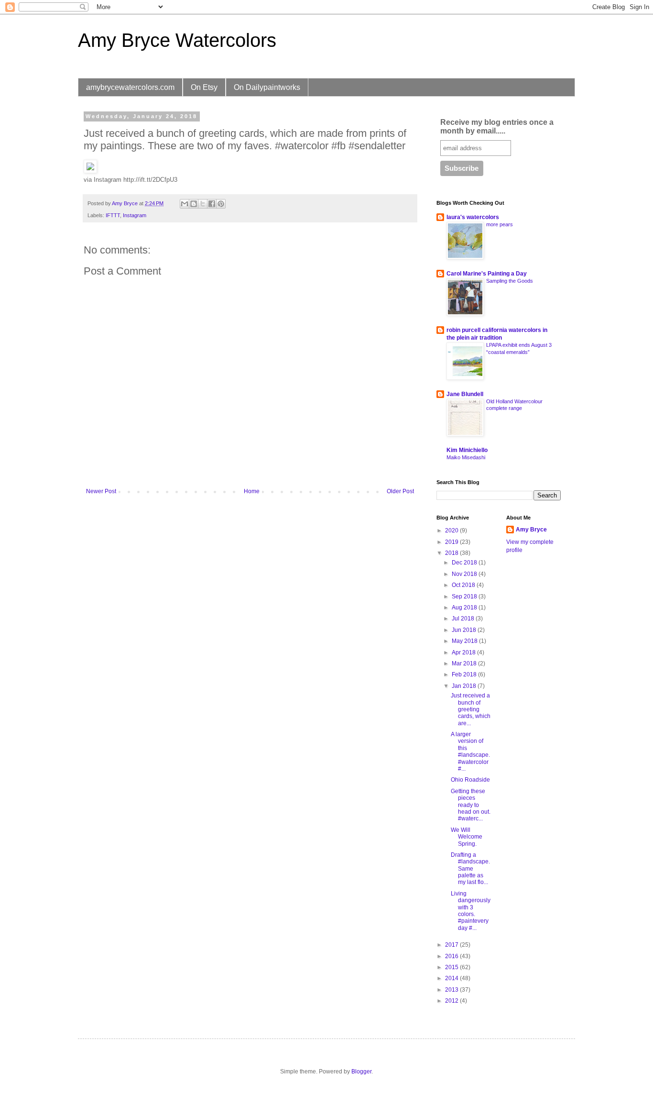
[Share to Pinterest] (221, 204)
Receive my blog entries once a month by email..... (497, 126)
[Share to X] (202, 204)
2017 (452, 944)
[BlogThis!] (193, 204)
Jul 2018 (464, 618)
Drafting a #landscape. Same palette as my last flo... (470, 868)
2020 (452, 530)
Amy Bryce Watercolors (177, 40)
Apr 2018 (464, 652)
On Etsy (204, 87)
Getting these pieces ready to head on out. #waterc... (470, 805)
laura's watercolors (472, 217)
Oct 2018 (464, 585)
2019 (452, 542)
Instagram (134, 215)
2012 (452, 1000)
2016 (452, 956)
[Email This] (184, 204)
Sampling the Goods (509, 281)
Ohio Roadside (470, 779)
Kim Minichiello (467, 450)
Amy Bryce (531, 529)
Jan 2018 (465, 686)
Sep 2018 (465, 596)
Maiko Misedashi (465, 457)
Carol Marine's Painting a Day (486, 273)
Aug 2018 (465, 607)
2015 (452, 967)
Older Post (400, 491)
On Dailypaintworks (267, 87)
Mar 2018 (465, 663)
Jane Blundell (464, 394)
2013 (452, 989)
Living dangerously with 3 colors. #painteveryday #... (470, 910)
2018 (452, 553)
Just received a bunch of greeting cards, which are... (470, 709)
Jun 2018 (465, 630)
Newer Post (101, 491)
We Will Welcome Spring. (466, 837)
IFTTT (113, 215)
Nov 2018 (465, 574)
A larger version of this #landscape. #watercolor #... (470, 751)
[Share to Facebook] (212, 204)
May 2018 (465, 641)
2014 (452, 978)
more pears (499, 224)
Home (252, 491)
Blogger (361, 1071)
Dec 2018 (465, 562)
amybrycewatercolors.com (130, 87)
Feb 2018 (465, 674)
